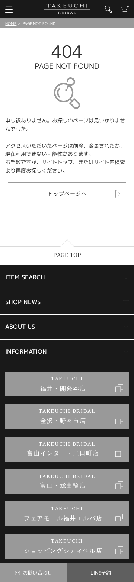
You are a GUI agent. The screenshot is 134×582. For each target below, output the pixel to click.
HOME (10, 23)
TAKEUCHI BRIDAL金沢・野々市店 (67, 416)
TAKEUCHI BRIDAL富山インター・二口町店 (63, 449)
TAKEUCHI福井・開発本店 (63, 383)
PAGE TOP (67, 255)
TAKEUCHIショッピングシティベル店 (63, 546)
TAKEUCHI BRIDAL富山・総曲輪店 (67, 481)
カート (125, 9)
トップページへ (67, 193)
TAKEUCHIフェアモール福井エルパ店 (63, 513)
